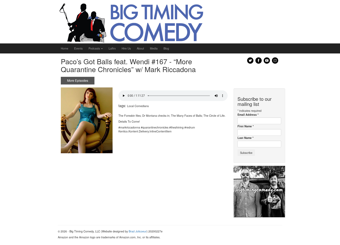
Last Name (245, 138)
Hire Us (126, 48)
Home (64, 48)
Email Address (248, 115)
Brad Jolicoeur (138, 231)
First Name (245, 126)
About (140, 48)
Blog (166, 48)
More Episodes (77, 80)
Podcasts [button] (95, 48)
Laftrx (112, 48)
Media (154, 48)
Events (78, 48)
